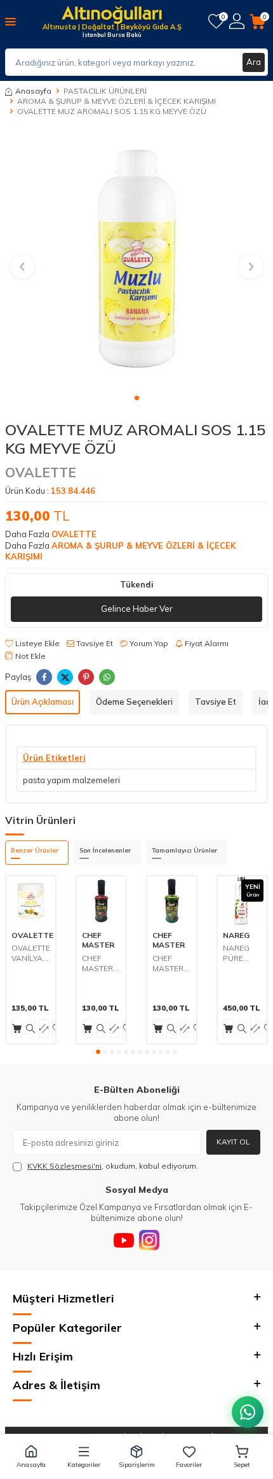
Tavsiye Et (93, 643)
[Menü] (10, 21)
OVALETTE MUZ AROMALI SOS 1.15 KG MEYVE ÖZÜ (111, 111)
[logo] (111, 16)
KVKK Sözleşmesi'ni (64, 1166)
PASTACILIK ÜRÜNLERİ (105, 91)
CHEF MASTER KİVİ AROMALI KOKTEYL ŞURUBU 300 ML (170, 963)
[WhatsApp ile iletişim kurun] (247, 1412)
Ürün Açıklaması (42, 701)
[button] (137, 398)
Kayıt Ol (233, 1141)
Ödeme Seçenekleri (134, 701)
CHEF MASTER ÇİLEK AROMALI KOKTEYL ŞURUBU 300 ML (99, 963)
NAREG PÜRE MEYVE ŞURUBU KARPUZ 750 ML (239, 953)
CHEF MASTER (98, 940)
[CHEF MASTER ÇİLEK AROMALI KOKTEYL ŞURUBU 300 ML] (101, 900)
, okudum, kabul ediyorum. (112, 1166)
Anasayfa (33, 91)
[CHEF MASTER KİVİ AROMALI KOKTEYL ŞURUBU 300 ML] (171, 900)
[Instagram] (149, 1240)
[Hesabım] (236, 21)
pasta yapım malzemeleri (71, 780)
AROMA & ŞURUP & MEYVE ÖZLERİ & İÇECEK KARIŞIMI (116, 101)
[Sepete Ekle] (16, 1028)
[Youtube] (124, 1240)
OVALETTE (40, 472)
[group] (136, 259)
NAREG (236, 935)
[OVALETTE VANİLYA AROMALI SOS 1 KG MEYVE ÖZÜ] (30, 900)
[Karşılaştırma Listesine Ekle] (44, 1028)
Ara (253, 62)
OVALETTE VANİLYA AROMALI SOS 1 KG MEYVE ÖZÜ (30, 953)
